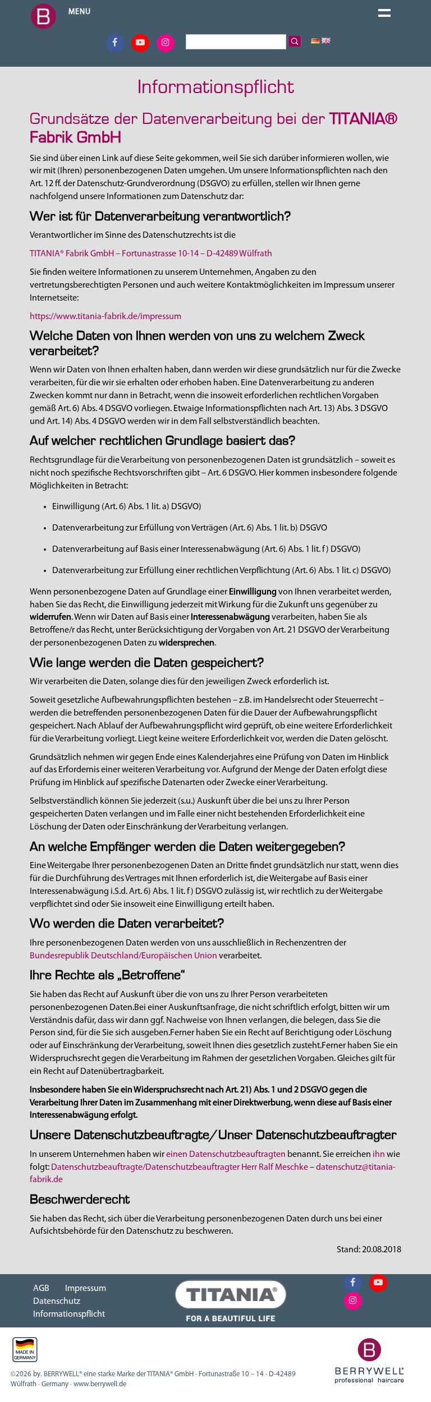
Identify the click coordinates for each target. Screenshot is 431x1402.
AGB (41, 1288)
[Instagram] (165, 43)
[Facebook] (114, 43)
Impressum (85, 1288)
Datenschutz (56, 1301)
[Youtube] (140, 43)
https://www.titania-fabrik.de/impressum (105, 316)
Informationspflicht (69, 1314)
